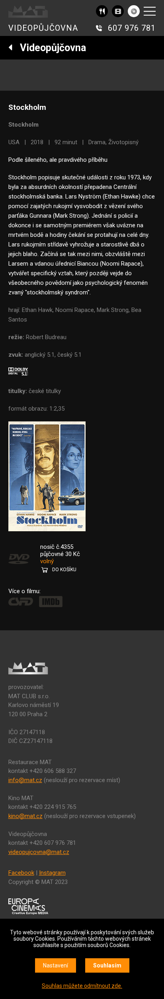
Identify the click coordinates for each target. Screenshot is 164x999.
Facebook (21, 872)
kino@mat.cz (25, 816)
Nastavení (55, 965)
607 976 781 (132, 28)
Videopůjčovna (49, 48)
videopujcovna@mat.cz (38, 852)
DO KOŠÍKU (64, 569)
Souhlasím (107, 965)
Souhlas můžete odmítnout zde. (82, 986)
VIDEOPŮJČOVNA (43, 28)
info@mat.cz (25, 780)
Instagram (52, 872)
